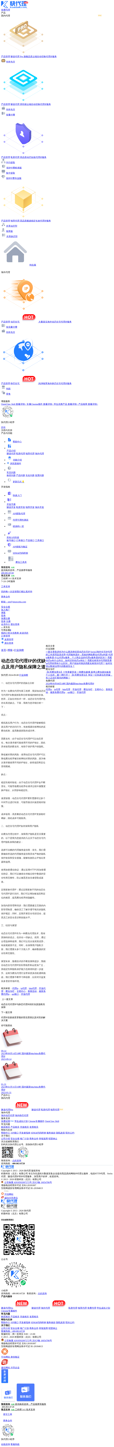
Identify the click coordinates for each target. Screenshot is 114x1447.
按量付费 (10, 115)
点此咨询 (16, 1160)
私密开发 (20, 507)
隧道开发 (11, 507)
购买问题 (11, 475)
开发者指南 (24, 1133)
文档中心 (21, 991)
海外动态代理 (7, 1115)
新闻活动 (32, 991)
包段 (8, 389)
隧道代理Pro (7, 1109)
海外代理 (39, 453)
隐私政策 (60, 1133)
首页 (3, 650)
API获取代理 (19, 513)
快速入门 (17, 495)
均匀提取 (10, 162)
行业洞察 (19, 650)
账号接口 (11, 540)
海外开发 (39, 507)
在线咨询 (5, 1444)
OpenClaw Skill (52, 1121)
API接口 (15, 1133)
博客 (10, 650)
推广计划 (24, 1138)
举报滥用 (43, 1138)
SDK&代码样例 (20, 553)
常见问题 (11, 472)
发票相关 (33, 1127)
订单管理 (5, 636)
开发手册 (11, 504)
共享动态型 (11, 226)
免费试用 (5, 1121)
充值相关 (24, 1127)
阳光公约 (69, 1133)
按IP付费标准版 (14, 168)
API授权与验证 (20, 547)
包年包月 (10, 62)
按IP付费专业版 (13, 178)
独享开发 (30, 507)
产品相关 (15, 1127)
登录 (3, 615)
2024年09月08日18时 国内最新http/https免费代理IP (70, 683)
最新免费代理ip (57, 692)
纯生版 (32, 265)
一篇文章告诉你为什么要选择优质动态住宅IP (68, 652)
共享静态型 (12, 236)
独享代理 (30, 453)
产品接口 (30, 540)
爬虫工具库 (21, 562)
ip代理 (24, 988)
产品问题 (20, 475)
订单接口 (20, 540)
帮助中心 (17, 442)
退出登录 (15, 624)
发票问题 (39, 475)
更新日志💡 (18, 482)
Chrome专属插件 (36, 1121)
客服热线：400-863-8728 (13, 1331)
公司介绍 (5, 1138)
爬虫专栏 (10, 991)
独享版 (9, 231)
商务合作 (33, 1138)
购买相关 (5, 1127)
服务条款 (51, 1133)
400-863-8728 (7, 573)
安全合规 (15, 1138)
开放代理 (25, 994)
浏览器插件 (15, 463)
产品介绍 (11, 450)
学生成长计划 (21, 1121)
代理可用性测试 (20, 520)
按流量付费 (11, 327)
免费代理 (91, 1308)
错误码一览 (18, 526)
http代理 (33, 988)
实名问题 (30, 475)
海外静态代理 (21, 1115)
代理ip (15, 988)
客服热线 (15, 1444)
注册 (8, 621)
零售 (8, 394)
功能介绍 (17, 460)
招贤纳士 (52, 1138)
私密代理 (20, 453)
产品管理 (5, 56)
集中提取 (10, 173)
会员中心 (5, 624)
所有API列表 (13, 537)
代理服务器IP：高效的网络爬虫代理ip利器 (87, 654)
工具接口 (39, 540)
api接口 (15, 994)
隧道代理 (11, 453)
